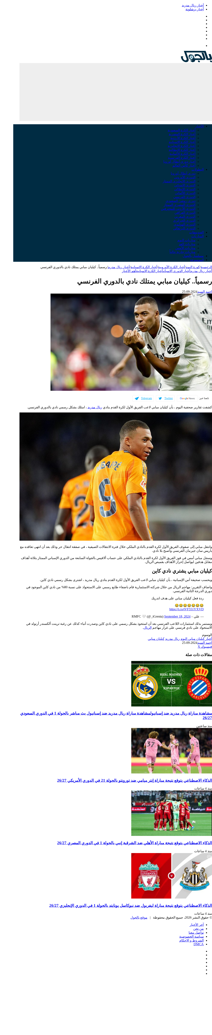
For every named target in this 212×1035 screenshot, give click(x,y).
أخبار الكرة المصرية (182, 134)
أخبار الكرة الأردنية (182, 138)
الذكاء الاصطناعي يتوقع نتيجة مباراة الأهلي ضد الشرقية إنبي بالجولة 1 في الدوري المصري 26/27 (134, 843)
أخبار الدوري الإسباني (176, 271)
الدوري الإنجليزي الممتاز (179, 181)
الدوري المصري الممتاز (179, 205)
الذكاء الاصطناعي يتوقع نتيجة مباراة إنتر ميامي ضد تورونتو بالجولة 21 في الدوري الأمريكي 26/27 (134, 780)
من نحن (198, 928)
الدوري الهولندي (184, 224)
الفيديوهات (196, 232)
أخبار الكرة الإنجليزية (181, 146)
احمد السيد (204, 291)
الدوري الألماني (185, 193)
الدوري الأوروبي (184, 177)
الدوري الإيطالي (184, 189)
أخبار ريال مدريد (193, 5)
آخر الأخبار (197, 924)
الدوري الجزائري (184, 220)
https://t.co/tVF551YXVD (186, 609)
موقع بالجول (138, 917)
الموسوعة (197, 260)
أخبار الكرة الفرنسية (181, 157)
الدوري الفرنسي (184, 197)
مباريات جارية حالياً (182, 252)
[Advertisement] (115, 92)
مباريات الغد (187, 244)
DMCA (199, 944)
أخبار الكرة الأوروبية (171, 267)
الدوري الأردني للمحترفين (178, 208)
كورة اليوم (193, 267)
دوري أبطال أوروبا (183, 173)
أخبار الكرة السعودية (181, 130)
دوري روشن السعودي (180, 201)
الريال (147, 627)
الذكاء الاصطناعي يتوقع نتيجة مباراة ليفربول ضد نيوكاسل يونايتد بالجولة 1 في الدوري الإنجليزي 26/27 (130, 905)
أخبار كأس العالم (183, 165)
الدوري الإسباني (184, 185)
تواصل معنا (196, 932)
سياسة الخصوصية (191, 936)
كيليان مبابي (156, 639)
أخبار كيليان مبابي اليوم (196, 639)
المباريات (197, 236)
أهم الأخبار (129, 271)
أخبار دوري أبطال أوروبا (179, 161)
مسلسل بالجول (193, 256)
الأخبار (199, 126)
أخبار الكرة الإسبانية (182, 142)
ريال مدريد (95, 407)
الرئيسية (206, 267)
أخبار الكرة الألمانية (182, 153)
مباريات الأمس (185, 248)
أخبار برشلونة (195, 9)
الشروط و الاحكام (191, 940)
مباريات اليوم (186, 240)
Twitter (168, 398)
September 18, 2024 (177, 616)
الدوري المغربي (184, 216)
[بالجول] (196, 61)
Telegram (146, 398)
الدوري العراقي (185, 212)
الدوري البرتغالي (184, 228)
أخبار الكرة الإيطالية (182, 150)
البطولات (198, 169)
